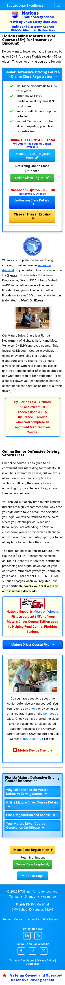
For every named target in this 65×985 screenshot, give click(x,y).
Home (7, 919)
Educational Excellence (24, 5)
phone (33, 708)
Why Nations (51, 919)
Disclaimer (32, 963)
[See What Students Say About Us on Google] (28, 936)
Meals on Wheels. (46, 611)
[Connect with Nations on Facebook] (21, 951)
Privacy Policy (45, 960)
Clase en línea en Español (32, 214)
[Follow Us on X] (43, 951)
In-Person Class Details (32, 200)
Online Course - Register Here (32, 156)
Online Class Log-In (29, 178)
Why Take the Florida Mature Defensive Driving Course (27, 792)
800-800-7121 (33, 739)
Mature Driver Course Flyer (31, 644)
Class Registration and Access (28, 815)
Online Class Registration (30, 850)
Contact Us (50, 713)
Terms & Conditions (21, 960)
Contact (19, 919)
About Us (34, 919)
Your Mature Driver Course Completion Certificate (25, 825)
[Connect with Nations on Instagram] (32, 951)
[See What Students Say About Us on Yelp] (38, 936)
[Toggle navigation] (59, 5)
